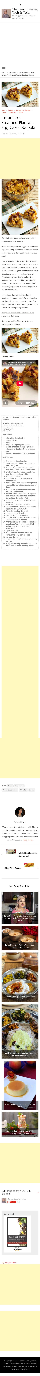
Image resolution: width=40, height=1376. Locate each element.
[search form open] (20, 5)
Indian (10, 110)
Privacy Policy (25, 1369)
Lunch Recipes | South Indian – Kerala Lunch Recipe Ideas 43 (20, 1054)
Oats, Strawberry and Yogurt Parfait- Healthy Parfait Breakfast (20, 1132)
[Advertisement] (20, 44)
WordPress (15, 1369)
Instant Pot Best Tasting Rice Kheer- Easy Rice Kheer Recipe (20, 946)
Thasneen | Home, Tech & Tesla (25, 10)
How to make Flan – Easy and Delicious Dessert (20, 1105)
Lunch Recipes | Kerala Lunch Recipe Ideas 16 (20, 998)
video (32, 790)
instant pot (20, 786)
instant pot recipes (10, 790)
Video (21, 113)
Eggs (3, 110)
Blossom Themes (20, 1366)
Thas (3, 133)
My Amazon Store (9, 1262)
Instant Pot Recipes (23, 110)
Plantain (13, 113)
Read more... (28, 840)
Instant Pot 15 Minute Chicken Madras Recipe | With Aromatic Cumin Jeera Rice (20, 918)
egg (10, 786)
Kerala (4, 113)
